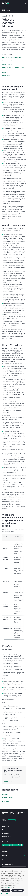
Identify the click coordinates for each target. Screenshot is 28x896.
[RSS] (21, 845)
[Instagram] (9, 845)
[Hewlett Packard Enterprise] (5, 3)
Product (7, 830)
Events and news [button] (6, 860)
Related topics (6, 75)
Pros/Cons (5, 72)
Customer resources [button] (7, 864)
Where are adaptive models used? (11, 57)
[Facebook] (15, 845)
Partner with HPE (6, 64)
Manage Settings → (6, 893)
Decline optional (17, 890)
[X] (6, 845)
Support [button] (4, 855)
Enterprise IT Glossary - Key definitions (13, 812)
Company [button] (5, 851)
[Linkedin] (3, 845)
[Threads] (12, 845)
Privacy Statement (8, 887)
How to (5, 826)
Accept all (5, 890)
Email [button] (5, 833)
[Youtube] (18, 845)
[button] (21, 3)
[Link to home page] (3, 810)
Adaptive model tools (8, 60)
